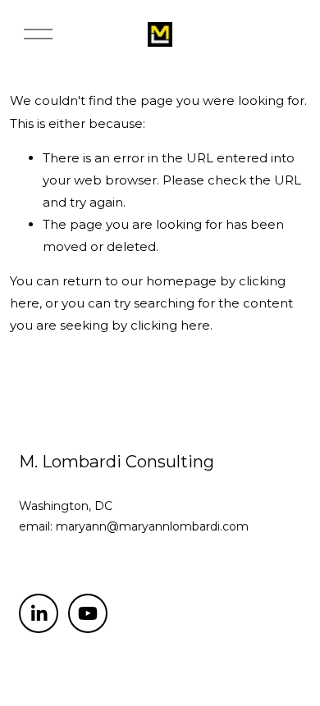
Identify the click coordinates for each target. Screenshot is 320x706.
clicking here (170, 325)
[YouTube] (87, 613)
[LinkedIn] (38, 613)
